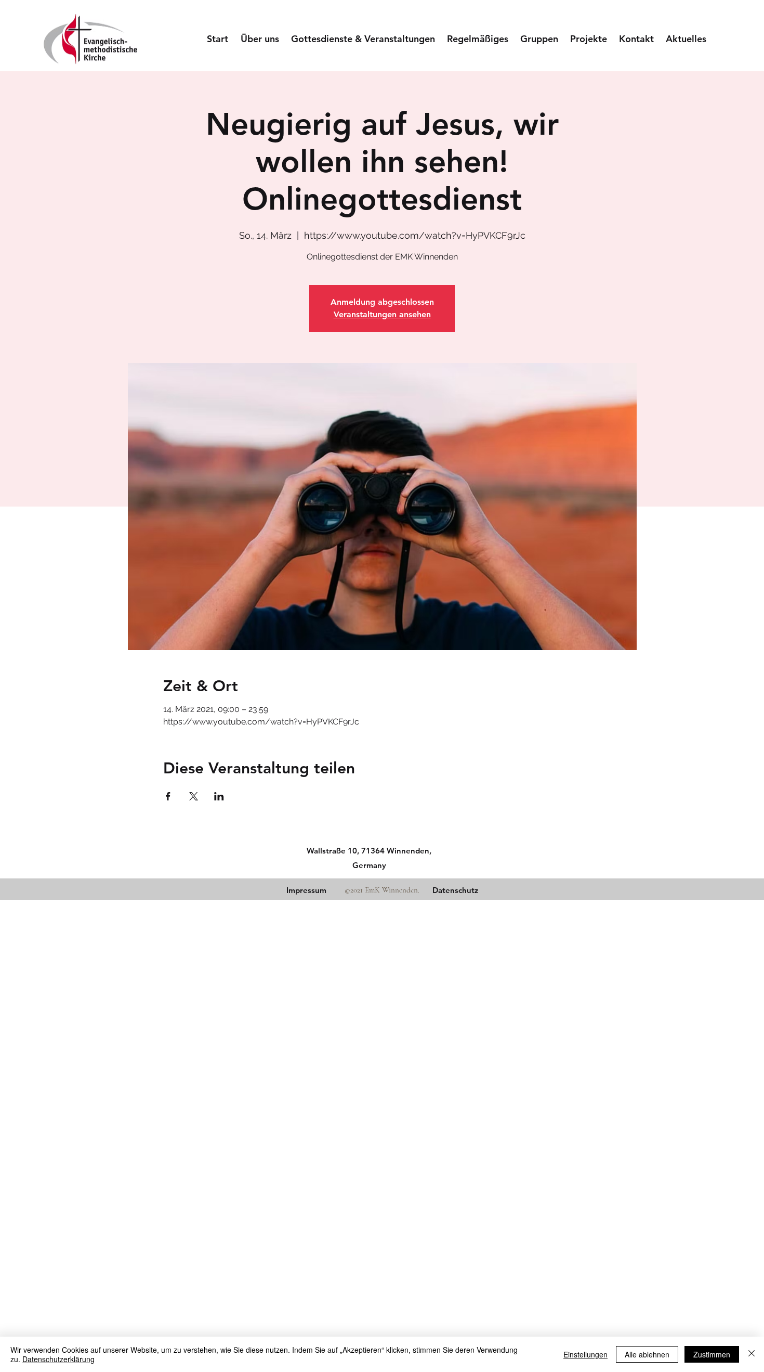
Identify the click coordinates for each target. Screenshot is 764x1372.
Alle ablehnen (647, 1354)
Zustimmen (711, 1354)
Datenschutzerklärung (58, 1359)
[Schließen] (751, 1354)
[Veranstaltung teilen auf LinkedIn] (219, 796)
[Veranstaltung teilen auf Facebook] (168, 796)
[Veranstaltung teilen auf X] (194, 796)
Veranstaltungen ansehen (382, 314)
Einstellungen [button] (585, 1354)
